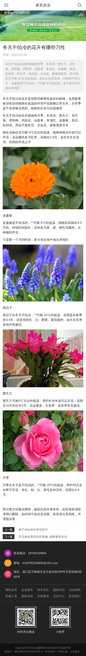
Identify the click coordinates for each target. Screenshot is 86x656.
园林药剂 (59, 590)
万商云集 (63, 651)
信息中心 (59, 596)
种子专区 (43, 590)
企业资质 (75, 651)
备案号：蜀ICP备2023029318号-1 (23, 651)
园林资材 (27, 596)
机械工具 (11, 596)
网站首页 (11, 590)
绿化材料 (75, 590)
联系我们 (75, 596)
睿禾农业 (43, 5)
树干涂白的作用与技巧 (33, 529)
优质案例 (43, 596)
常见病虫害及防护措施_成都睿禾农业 (43, 536)
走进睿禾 (27, 590)
